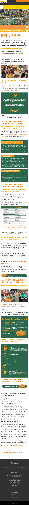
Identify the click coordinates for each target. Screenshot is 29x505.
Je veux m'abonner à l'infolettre (10, 30)
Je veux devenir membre (7, 26)
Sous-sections (23, 7)
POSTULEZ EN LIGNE (22, 1)
